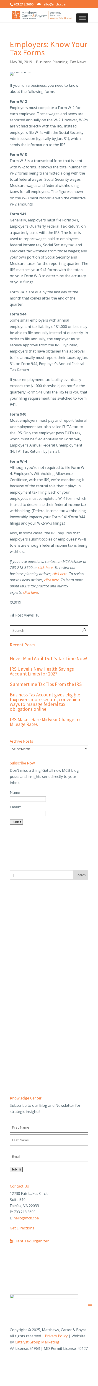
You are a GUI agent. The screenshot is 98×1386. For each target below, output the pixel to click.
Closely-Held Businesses (30, 972)
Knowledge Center (25, 1098)
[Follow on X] (66, 1362)
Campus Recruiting (26, 926)
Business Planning (52, 61)
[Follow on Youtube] (84, 1362)
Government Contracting (31, 988)
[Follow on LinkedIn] (75, 1362)
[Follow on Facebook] (57, 1362)
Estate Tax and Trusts (28, 980)
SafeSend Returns (75, 1255)
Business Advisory (25, 1051)
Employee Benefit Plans (30, 1059)
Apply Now (19, 942)
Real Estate (19, 1012)
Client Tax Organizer (31, 1241)
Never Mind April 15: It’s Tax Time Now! (49, 658)
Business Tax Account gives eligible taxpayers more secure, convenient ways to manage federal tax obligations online (46, 702)
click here (59, 573)
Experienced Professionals (32, 934)
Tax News (78, 61)
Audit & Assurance (25, 1043)
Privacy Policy (56, 1335)
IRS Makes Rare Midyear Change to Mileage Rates (45, 721)
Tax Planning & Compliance (33, 1075)
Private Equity (21, 1005)
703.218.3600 (23, 4)
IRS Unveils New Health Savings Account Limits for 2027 (42, 671)
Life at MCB (20, 910)
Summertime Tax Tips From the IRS (46, 684)
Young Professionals (27, 918)
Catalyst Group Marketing (37, 1342)
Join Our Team (22, 902)
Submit (16, 1169)
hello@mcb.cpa (26, 1218)
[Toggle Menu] (82, 18)
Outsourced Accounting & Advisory (39, 1067)
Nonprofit (18, 997)
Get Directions (22, 1228)
